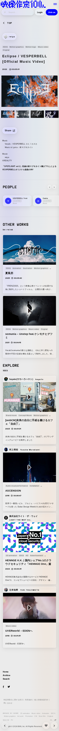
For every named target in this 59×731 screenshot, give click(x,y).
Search (6, 679)
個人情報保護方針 (41, 700)
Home (5, 671)
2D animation (25, 713)
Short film (42, 716)
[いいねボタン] (46, 725)
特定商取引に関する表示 (13, 700)
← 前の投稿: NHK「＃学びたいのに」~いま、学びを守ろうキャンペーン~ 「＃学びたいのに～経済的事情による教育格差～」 (54, 725)
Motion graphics (10, 716)
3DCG (53, 713)
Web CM (6, 720)
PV (12, 720)
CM (35, 716)
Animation (45, 713)
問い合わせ (8, 703)
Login (40, 12)
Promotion (29, 716)
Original (50, 716)
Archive (6, 675)
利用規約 (28, 700)
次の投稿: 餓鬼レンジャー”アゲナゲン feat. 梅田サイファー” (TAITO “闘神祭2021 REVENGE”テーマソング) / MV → (4, 725)
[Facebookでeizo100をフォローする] (3, 687)
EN (51, 720)
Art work (20, 716)
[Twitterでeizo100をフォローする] (8, 687)
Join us (51, 12)
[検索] (5, 12)
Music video (36, 713)
